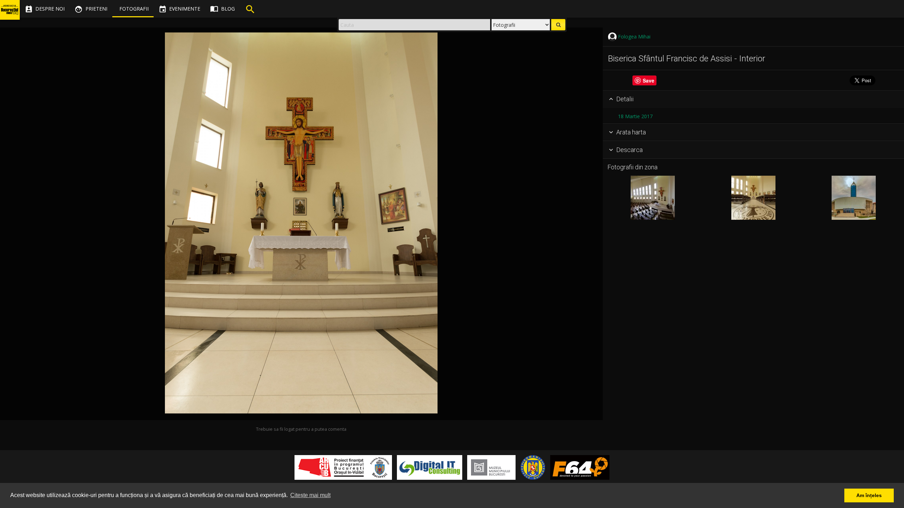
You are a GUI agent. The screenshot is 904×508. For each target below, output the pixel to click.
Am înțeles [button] (869, 495)
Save (648, 80)
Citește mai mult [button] (310, 495)
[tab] (753, 99)
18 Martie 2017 (635, 116)
